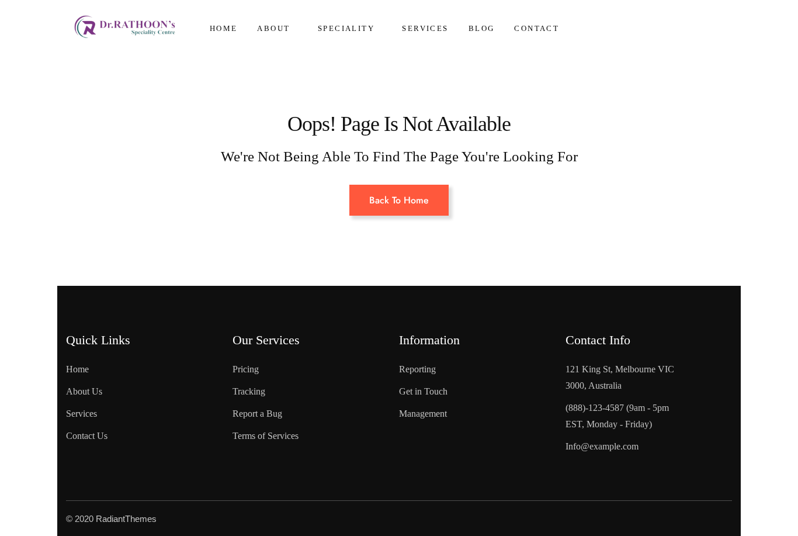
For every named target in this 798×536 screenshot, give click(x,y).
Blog (482, 28)
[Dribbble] (720, 518)
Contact (536, 28)
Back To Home (399, 200)
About (273, 28)
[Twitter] (662, 518)
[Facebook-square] (632, 518)
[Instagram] (691, 518)
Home (224, 28)
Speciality (346, 28)
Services (425, 28)
